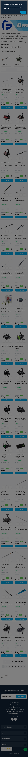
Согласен (23, 12)
